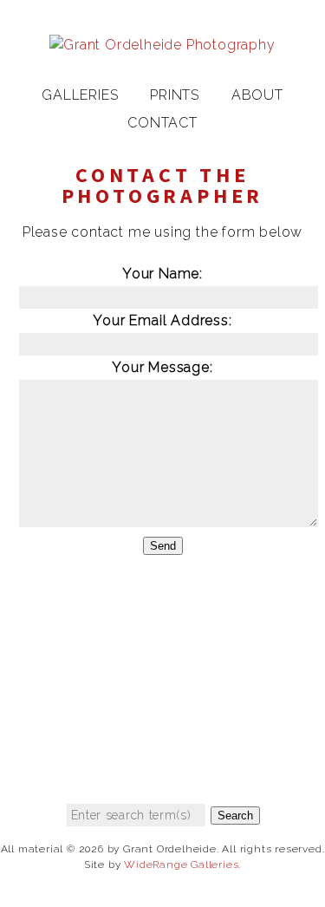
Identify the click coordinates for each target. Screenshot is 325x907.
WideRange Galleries (181, 864)
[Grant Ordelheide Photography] (162, 44)
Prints (174, 95)
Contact (162, 122)
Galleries (80, 95)
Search (235, 815)
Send (163, 545)
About (257, 95)
